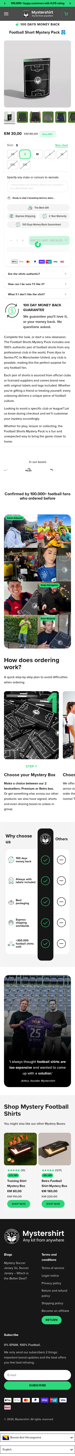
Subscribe (37, 1385)
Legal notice (50, 1275)
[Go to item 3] (35, 117)
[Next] (70, 3)
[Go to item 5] (60, 117)
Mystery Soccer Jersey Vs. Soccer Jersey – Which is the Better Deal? (16, 1270)
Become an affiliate (55, 1310)
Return (52, 1320)
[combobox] (37, 1438)
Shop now (19, 1204)
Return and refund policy (54, 1293)
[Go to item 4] (48, 117)
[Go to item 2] (22, 117)
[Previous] (4, 3)
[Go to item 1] (9, 117)
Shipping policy (52, 1303)
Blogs (8, 1254)
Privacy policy (51, 1283)
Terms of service (53, 1268)
